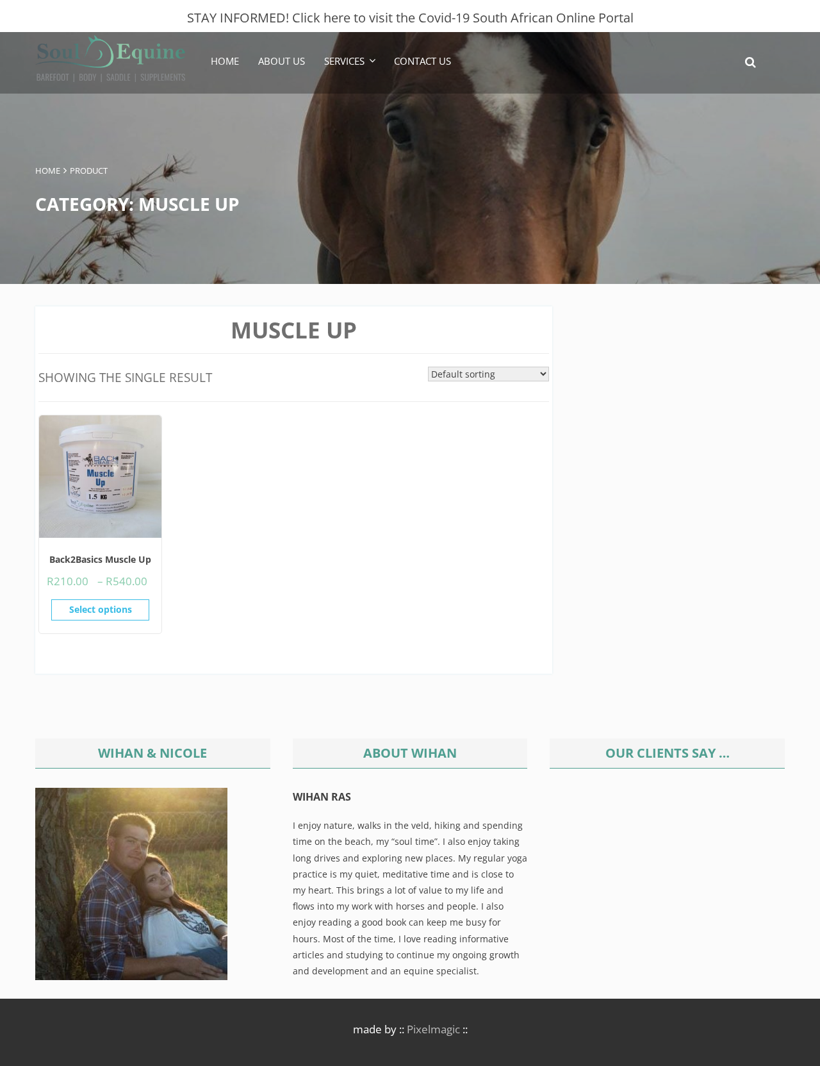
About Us (281, 60)
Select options (100, 609)
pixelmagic (433, 1029)
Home (225, 60)
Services (344, 60)
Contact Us (422, 60)
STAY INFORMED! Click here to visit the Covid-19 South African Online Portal (410, 17)
